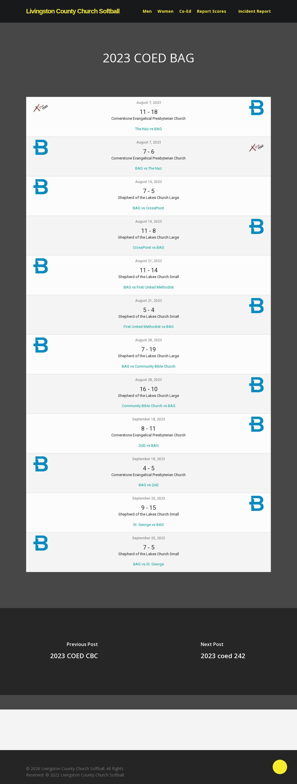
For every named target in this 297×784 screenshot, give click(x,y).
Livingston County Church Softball (72, 11)
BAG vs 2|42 (149, 485)
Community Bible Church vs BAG (148, 406)
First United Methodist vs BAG (149, 326)
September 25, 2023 (148, 498)
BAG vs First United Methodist (149, 287)
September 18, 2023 (148, 419)
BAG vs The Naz (148, 168)
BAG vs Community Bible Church (148, 366)
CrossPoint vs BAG (148, 247)
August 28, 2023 (148, 340)
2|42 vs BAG (149, 445)
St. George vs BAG (148, 524)
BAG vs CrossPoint (148, 208)
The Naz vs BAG (148, 129)
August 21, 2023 (148, 261)
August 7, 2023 (148, 103)
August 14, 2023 (148, 182)
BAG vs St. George (148, 564)
